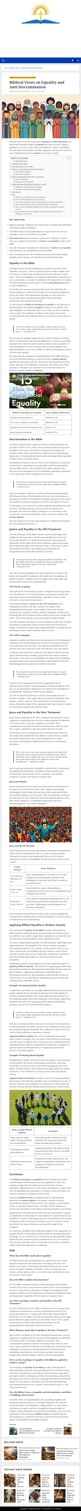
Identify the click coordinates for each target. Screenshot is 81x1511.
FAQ (13, 195)
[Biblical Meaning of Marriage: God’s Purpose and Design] (10, 1496)
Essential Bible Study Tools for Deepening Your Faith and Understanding (48, 1501)
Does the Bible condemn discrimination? (30, 200)
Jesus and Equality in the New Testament (28, 177)
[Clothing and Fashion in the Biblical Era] (60, 1480)
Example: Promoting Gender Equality (29, 187)
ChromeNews (46, 1509)
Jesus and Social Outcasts (24, 182)
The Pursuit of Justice (23, 172)
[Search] (78, 60)
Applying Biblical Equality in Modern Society (29, 184)
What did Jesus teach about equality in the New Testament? (37, 204)
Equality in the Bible (20, 164)
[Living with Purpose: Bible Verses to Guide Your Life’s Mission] (48, 1453)
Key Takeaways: (21, 161)
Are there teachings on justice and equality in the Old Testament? (39, 202)
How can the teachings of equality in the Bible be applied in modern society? (40, 208)
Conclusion (16, 192)
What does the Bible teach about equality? (31, 197)
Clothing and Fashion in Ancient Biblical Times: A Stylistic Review (20, 1486)
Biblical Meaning (22, 1490)
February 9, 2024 (26, 1460)
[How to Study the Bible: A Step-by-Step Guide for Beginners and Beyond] (60, 1496)
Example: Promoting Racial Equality (28, 189)
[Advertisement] (40, 41)
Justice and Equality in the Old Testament (28, 169)
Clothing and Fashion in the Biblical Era (70, 1483)
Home (6, 68)
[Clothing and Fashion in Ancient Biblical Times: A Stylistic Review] (10, 1480)
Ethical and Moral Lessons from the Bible (22, 77)
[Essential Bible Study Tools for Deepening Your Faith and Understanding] (34, 1496)
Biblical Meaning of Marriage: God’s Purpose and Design (21, 1501)
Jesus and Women (22, 179)
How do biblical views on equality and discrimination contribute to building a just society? (39, 213)
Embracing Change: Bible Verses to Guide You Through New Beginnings (29, 1453)
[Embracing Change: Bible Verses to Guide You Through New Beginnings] (10, 1453)
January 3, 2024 (30, 91)
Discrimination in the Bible (22, 167)
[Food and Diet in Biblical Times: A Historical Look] (34, 1480)
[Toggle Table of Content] (67, 158)
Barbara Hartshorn (16, 91)
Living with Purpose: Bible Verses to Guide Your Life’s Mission (65, 1453)
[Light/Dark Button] (74, 60)
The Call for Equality (23, 174)
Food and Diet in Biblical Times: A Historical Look (46, 1483)
